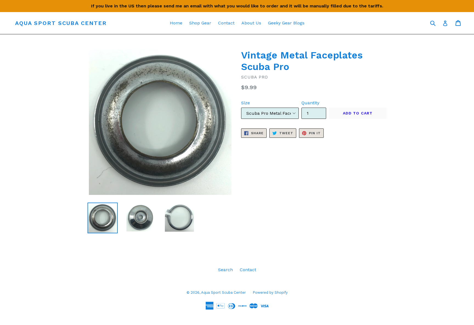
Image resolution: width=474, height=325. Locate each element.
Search (225, 269)
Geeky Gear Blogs (286, 23)
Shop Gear (200, 23)
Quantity (310, 102)
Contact (226, 23)
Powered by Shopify (270, 292)
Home (176, 23)
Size (245, 102)
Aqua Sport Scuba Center (61, 23)
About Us (251, 23)
